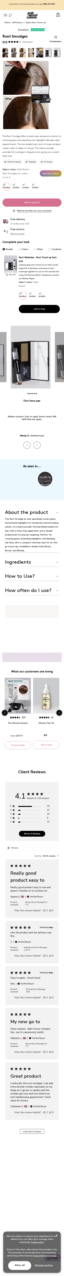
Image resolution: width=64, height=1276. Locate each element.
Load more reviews (32, 1131)
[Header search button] (10, 15)
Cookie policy (37, 1242)
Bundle (9, 249)
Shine (40, 249)
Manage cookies (44, 1265)
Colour (25, 249)
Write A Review (32, 833)
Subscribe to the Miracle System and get (32, 4)
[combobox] (46, 855)
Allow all (20, 1265)
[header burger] (5, 15)
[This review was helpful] (44, 1112)
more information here (44, 1256)
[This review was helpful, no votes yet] (44, 910)
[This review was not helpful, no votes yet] (50, 910)
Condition (57, 249)
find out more (17, 234)
